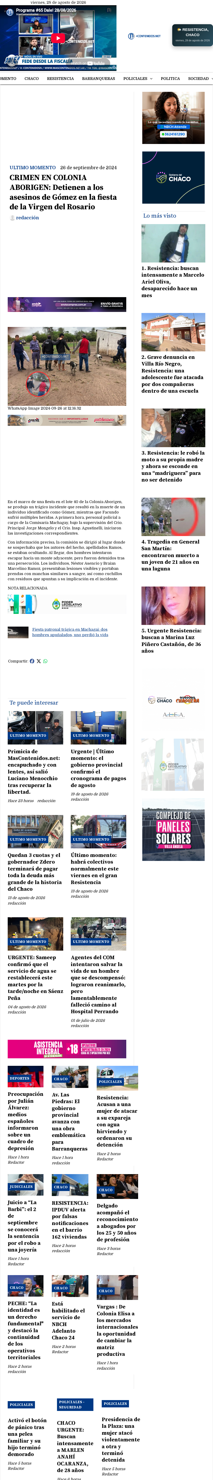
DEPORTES (19, 1078)
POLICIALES (135, 79)
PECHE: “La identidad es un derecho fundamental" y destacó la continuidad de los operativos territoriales (25, 1330)
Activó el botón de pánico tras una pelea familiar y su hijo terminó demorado (27, 1437)
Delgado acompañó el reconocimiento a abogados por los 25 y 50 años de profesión (117, 1222)
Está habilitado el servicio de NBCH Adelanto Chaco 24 (68, 1321)
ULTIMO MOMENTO (33, 167)
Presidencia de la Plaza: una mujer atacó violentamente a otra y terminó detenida (121, 1440)
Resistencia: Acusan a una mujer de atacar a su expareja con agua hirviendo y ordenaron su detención (117, 1121)
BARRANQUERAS (98, 79)
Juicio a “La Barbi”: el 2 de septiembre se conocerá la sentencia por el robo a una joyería (24, 1226)
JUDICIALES (21, 1186)
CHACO (32, 79)
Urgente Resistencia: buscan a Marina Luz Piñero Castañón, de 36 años (171, 641)
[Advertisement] (67, 121)
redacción (27, 217)
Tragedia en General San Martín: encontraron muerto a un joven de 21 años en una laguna (170, 556)
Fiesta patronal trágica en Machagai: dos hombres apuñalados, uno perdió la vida (70, 632)
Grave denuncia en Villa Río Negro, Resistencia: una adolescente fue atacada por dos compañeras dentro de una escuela (172, 374)
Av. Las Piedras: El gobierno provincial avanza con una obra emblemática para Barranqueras (70, 1121)
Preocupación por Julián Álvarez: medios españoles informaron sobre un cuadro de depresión (25, 1121)
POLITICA (170, 79)
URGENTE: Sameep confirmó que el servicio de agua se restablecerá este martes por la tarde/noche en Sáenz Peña (35, 978)
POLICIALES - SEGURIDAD (71, 1405)
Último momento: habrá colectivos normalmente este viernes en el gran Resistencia (95, 869)
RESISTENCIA (60, 79)
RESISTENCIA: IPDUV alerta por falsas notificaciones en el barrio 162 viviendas (70, 1220)
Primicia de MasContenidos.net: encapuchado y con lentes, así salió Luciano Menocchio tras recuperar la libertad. (34, 772)
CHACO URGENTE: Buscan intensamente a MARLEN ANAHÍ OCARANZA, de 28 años (75, 1447)
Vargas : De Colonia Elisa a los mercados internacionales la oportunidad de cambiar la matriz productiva (117, 1330)
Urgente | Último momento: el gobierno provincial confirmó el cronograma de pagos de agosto (98, 768)
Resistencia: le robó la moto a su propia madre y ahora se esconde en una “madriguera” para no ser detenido (173, 467)
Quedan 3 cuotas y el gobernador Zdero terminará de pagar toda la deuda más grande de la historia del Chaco (35, 872)
